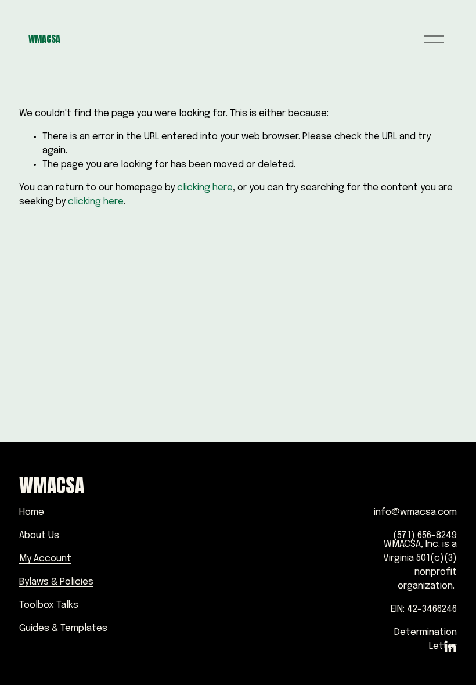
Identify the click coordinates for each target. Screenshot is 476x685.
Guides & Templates (63, 628)
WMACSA (44, 39)
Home (31, 512)
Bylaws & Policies (56, 582)
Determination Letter (425, 639)
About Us (39, 535)
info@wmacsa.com (415, 512)
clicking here (205, 188)
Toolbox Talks (48, 605)
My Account (45, 559)
